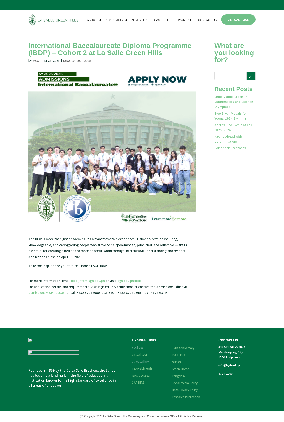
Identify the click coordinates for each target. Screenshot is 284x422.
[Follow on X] (237, 4)
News (67, 61)
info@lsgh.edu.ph (229, 365)
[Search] (251, 76)
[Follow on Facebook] (229, 4)
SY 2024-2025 (81, 61)
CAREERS (138, 382)
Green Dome (180, 369)
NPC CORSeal (141, 376)
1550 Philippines (229, 357)
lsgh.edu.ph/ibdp (129, 281)
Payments (185, 20)
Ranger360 (179, 376)
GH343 (176, 362)
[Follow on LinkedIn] (253, 4)
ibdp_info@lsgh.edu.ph (88, 281)
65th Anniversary (183, 348)
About (92, 20)
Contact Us (207, 20)
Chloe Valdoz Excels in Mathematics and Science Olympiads (233, 102)
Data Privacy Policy (185, 390)
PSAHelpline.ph (142, 368)
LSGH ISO (178, 355)
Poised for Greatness (230, 148)
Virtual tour (139, 355)
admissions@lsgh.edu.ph (47, 292)
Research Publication (186, 397)
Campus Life (163, 20)
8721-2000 (225, 373)
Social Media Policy (185, 383)
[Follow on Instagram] (244, 4)
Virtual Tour (238, 19)
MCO (35, 61)
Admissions (140, 20)
